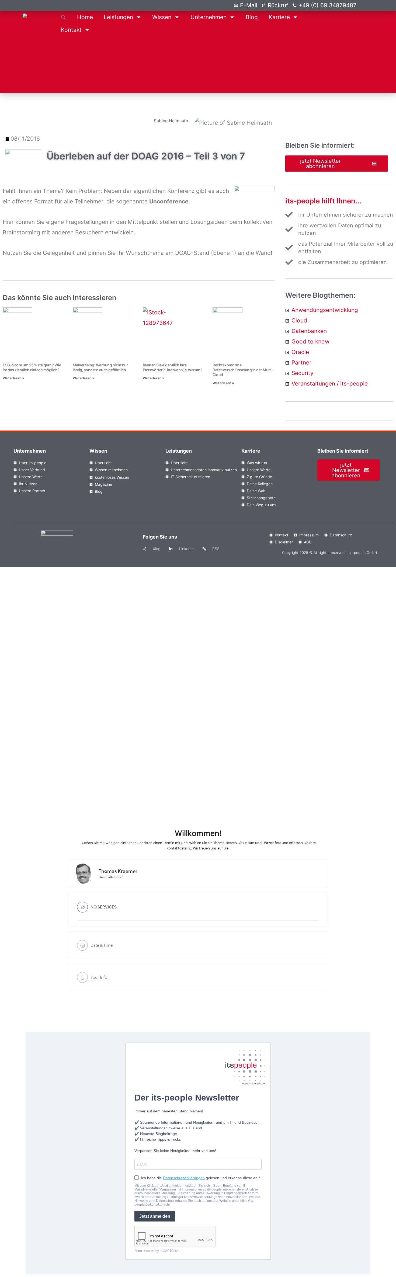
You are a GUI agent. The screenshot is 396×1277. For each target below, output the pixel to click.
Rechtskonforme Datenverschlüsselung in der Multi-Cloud (243, 370)
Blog (252, 17)
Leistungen (118, 17)
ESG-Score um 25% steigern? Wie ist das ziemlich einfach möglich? (32, 367)
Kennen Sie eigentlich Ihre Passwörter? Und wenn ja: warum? (173, 367)
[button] (63, 17)
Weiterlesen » (13, 378)
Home (85, 17)
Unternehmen (208, 17)
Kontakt (71, 29)
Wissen (161, 17)
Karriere (279, 17)
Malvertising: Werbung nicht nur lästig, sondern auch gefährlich (100, 367)
